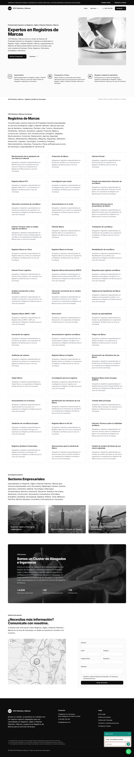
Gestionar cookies (120, 2)
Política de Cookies (104, 717)
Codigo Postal (86, 658)
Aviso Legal (101, 714)
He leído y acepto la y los (100, 677)
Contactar (119, 8)
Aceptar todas (105, 2)
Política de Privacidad (101, 676)
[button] (37, 661)
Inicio (86, 8)
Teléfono (106, 650)
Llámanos (32, 56)
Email (83, 650)
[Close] (129, 734)
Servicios (93, 8)
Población (106, 658)
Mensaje (84, 666)
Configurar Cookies (104, 726)
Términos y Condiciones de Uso (108, 723)
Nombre (84, 642)
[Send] (128, 744)
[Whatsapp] (128, 751)
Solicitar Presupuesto (16, 56)
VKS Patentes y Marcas (21, 8)
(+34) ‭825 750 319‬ (64, 719)
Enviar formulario (102, 682)
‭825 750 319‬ (108, 8)
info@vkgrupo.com (64, 722)
